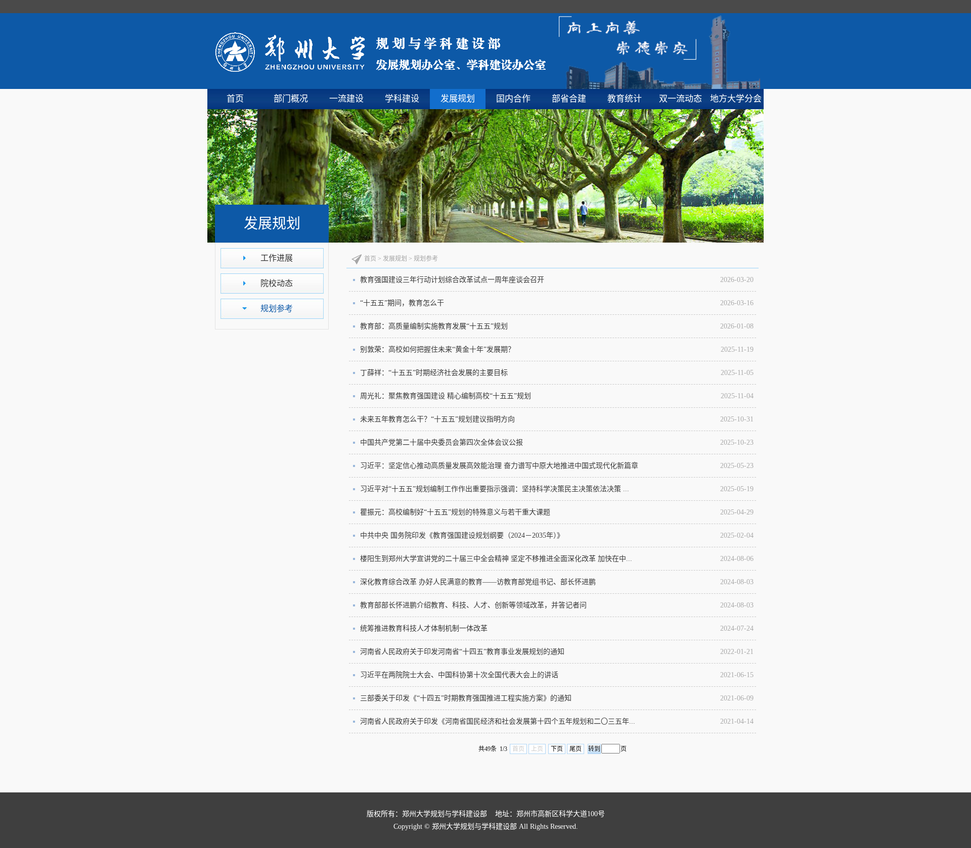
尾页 (575, 748)
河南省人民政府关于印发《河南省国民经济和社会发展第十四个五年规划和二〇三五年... (497, 721)
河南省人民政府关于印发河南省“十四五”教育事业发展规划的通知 (462, 651)
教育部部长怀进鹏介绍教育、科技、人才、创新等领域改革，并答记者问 (473, 605)
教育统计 (624, 99)
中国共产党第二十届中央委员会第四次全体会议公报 (441, 442)
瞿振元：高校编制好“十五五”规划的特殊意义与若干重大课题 (455, 512)
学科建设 (402, 99)
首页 (235, 99)
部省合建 (569, 99)
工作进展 (276, 258)
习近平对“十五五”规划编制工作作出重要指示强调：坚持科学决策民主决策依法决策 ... (494, 489)
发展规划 (457, 99)
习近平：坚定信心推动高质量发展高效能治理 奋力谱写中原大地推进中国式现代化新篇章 (499, 465)
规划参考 (276, 308)
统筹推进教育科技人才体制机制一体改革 (424, 628)
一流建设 (346, 99)
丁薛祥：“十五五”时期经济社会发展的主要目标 (434, 372)
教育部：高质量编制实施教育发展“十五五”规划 (434, 326)
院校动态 (276, 283)
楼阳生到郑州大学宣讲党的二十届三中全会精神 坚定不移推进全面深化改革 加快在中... (496, 558)
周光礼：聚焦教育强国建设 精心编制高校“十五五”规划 (445, 396)
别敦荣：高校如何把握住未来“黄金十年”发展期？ (437, 349)
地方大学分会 (736, 99)
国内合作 (513, 99)
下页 (557, 748)
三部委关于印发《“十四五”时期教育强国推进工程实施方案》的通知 (465, 698)
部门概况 (291, 99)
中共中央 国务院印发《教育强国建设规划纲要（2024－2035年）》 (462, 535)
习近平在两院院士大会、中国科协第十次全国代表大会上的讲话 (459, 675)
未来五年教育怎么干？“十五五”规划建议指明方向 (437, 419)
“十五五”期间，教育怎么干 (402, 303)
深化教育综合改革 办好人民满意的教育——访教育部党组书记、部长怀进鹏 (478, 582)
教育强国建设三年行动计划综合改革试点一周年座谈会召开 (452, 280)
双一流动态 (680, 99)
